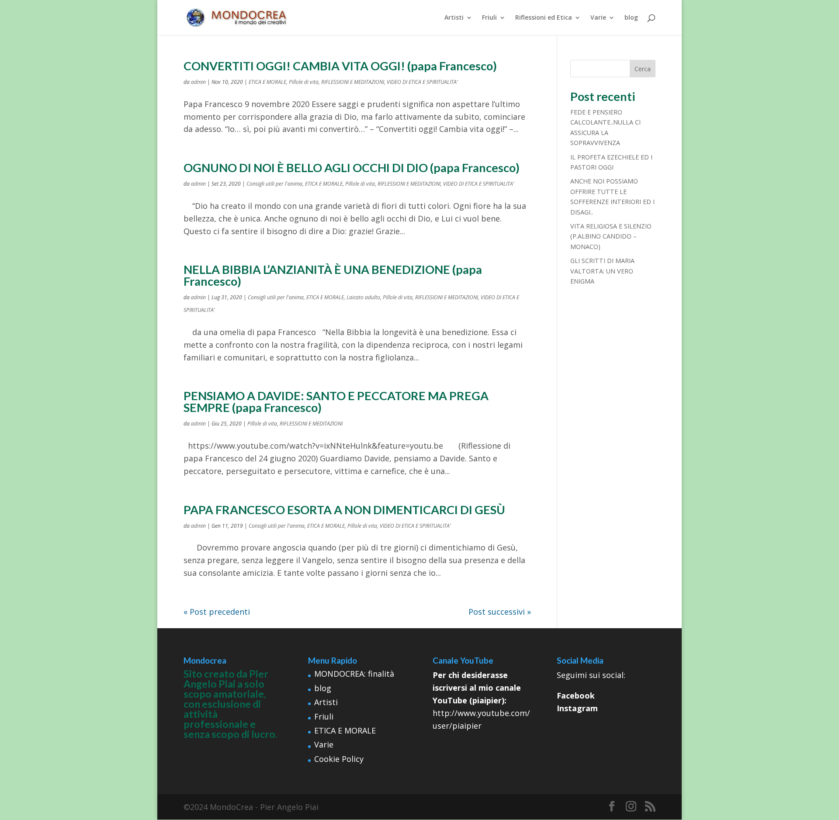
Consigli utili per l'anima (274, 183)
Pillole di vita (304, 82)
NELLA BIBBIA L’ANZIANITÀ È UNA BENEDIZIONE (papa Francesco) (333, 275)
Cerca (642, 69)
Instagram (577, 708)
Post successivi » (499, 611)
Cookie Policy (339, 759)
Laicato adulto (363, 297)
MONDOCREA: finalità (354, 673)
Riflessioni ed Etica (543, 17)
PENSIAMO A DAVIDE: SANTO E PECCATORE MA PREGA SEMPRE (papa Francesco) (336, 401)
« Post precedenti (217, 611)
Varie (598, 17)
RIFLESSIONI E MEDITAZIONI (352, 82)
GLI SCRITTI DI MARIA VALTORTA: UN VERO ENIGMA (602, 270)
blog (631, 17)
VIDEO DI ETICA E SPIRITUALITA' (422, 82)
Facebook (576, 695)
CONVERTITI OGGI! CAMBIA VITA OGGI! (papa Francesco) (340, 66)
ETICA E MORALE (267, 82)
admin (198, 82)
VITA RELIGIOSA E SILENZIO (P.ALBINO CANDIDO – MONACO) (611, 236)
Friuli (489, 17)
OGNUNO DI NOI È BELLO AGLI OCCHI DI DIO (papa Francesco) (352, 167)
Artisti (454, 17)
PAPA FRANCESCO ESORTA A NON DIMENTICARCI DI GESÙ (344, 509)
